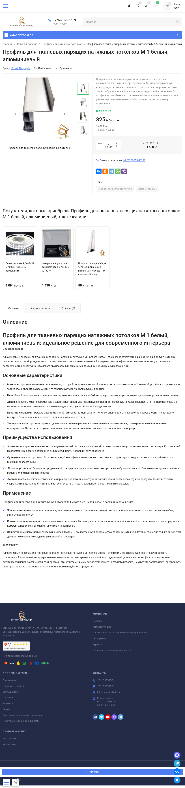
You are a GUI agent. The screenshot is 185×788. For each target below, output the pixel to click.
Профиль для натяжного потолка (115, 189)
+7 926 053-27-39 (64, 20)
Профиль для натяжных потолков (62, 44)
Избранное (44, 68)
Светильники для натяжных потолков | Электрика (120, 632)
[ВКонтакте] (99, 171)
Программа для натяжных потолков (22, 715)
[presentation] (15, 113)
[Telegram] (111, 171)
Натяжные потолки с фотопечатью (111, 650)
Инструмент (99, 638)
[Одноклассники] (105, 171)
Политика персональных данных (20, 656)
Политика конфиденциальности (21, 721)
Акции (6, 709)
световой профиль (147, 189)
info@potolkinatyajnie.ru (109, 692)
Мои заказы (9, 744)
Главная (7, 44)
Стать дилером (11, 691)
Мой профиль (10, 738)
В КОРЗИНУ (93, 772)
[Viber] (124, 171)
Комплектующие (27, 44)
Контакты (8, 703)
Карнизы (97, 644)
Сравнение (65, 68)
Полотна (97, 621)
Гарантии (8, 697)
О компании (9, 680)
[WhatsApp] (118, 171)
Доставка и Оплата (13, 686)
